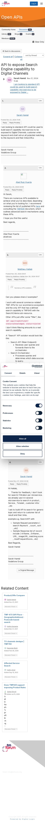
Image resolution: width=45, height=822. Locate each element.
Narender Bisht (12, 648)
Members (8, 38)
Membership (8, 788)
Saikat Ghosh (11, 692)
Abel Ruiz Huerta (24, 182)
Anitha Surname (12, 626)
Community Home (8, 29)
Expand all (8, 56)
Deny (22, 454)
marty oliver (11, 670)
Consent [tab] (8, 373)
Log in (33, 4)
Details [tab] (22, 373)
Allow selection (22, 446)
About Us (6, 806)
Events (29, 34)
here (38, 206)
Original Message (27, 570)
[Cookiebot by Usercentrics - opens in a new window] (32, 366)
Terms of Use (8, 808)
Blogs (18, 34)
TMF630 (21, 209)
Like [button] (40, 101)
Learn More (7, 790)
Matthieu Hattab (25, 269)
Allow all (22, 439)
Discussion (25, 29)
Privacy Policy (8, 811)
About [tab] (36, 373)
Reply (5, 123)
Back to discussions (12, 51)
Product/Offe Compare (14, 595)
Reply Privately (14, 123)
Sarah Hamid (22, 115)
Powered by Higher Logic (22, 819)
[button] (4, 79)
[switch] (38, 413)
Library (6, 34)
